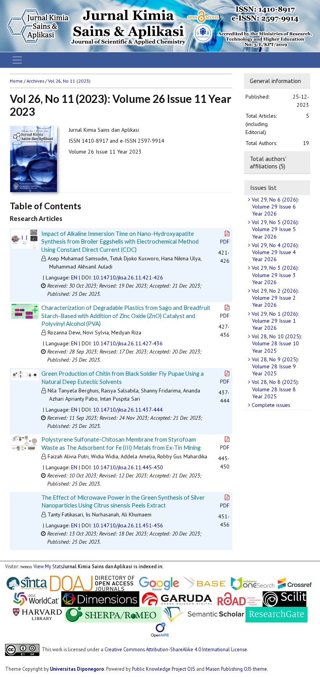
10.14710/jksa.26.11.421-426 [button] (128, 277)
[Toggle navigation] (17, 60)
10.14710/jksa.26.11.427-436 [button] (128, 343)
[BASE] (205, 583)
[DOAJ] (92, 583)
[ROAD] (239, 598)
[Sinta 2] (49, 583)
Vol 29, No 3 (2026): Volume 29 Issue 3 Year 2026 (274, 274)
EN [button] (74, 277)
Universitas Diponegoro (77, 669)
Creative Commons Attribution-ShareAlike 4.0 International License (176, 649)
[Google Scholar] (159, 583)
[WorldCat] (36, 598)
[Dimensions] (100, 598)
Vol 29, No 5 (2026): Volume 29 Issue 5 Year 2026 (274, 229)
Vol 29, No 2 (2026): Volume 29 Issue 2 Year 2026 (274, 297)
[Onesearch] (252, 583)
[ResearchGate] (276, 614)
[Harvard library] (37, 614)
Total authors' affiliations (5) (268, 162)
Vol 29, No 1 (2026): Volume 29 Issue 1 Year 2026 (274, 320)
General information (275, 81)
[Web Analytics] (26, 566)
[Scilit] (284, 598)
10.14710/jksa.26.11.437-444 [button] (128, 409)
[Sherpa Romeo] (113, 614)
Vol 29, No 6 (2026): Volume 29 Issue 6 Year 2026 (274, 206)
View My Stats (48, 566)
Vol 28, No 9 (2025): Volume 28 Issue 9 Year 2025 (274, 366)
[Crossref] (295, 583)
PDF (224, 241)
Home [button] (16, 81)
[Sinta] (27, 583)
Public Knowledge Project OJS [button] (163, 669)
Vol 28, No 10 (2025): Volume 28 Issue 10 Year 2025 (276, 343)
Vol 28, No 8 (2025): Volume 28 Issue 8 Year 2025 (274, 388)
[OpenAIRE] (160, 629)
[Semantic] (203, 614)
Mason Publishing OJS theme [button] (236, 669)
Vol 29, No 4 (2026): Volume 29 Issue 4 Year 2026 (274, 252)
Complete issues (270, 404)
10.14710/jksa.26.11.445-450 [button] (128, 467)
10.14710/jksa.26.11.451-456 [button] (128, 525)
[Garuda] (176, 598)
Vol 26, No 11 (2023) (69, 81)
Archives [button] (35, 81)
